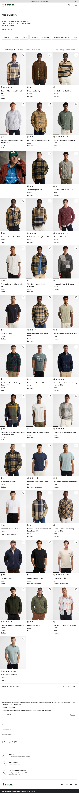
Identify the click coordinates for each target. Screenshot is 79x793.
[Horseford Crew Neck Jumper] (76, 201)
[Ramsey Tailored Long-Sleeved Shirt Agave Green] (66, 118)
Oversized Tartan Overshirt (10, 237)
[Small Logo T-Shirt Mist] (66, 556)
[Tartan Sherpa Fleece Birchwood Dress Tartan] (39, 167)
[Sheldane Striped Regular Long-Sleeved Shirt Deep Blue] (13, 118)
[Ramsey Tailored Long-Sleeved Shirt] (76, 104)
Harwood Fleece (6, 578)
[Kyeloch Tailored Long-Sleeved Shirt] (50, 297)
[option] (13, 77)
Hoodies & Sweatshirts (61, 37)
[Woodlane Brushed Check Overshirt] (50, 248)
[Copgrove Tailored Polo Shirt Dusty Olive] (66, 167)
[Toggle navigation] (76, 5)
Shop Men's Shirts (13, 181)
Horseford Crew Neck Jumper (64, 237)
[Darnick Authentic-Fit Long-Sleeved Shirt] (23, 347)
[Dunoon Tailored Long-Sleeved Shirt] (23, 55)
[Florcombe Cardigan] (50, 55)
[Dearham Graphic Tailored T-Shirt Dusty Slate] (66, 459)
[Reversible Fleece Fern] (39, 603)
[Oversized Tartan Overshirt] (23, 201)
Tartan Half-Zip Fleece (8, 481)
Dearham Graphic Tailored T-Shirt (65, 481)
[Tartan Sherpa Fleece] (50, 153)
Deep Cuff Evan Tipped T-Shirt (37, 481)
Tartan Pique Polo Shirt (9, 675)
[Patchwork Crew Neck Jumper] (76, 248)
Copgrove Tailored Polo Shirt (63, 189)
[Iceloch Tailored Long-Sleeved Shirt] (50, 201)
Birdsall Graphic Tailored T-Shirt (38, 432)
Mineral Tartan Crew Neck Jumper (65, 432)
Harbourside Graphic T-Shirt (37, 383)
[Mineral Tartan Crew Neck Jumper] (76, 396)
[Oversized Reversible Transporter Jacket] (23, 589)
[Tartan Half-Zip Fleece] (23, 445)
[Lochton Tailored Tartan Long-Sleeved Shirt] (76, 493)
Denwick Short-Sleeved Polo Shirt (65, 333)
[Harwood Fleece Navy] (13, 556)
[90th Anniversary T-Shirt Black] (39, 556)
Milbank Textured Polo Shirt (10, 529)
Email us (11, 754)
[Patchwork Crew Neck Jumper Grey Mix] (66, 261)
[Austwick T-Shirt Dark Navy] (13, 311)
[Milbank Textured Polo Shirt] (23, 493)
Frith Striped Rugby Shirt (62, 91)
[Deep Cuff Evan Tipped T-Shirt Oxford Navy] (39, 459)
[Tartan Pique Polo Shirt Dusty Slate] (13, 652)
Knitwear (6, 37)
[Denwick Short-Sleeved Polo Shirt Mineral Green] (66, 311)
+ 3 (40, 478)
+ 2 (67, 233)
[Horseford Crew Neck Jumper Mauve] (66, 214)
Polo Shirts (34, 37)
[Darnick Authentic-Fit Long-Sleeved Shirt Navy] (13, 360)
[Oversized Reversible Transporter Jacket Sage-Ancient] (13, 603)
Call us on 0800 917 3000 (17, 771)
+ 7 (67, 136)
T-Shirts (24, 37)
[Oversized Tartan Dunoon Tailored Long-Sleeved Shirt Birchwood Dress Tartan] (39, 506)
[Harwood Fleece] (23, 542)
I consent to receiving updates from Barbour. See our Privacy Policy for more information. (27, 710)
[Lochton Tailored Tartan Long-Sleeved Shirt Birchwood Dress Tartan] (66, 506)
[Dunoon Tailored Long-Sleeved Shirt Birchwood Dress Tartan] (13, 68)
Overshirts (46, 37)
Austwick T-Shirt (6, 333)
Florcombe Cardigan (34, 91)
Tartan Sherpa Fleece (34, 189)
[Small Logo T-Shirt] (76, 542)
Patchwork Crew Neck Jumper (64, 284)
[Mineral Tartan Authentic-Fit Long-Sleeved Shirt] (76, 347)
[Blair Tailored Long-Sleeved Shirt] (50, 104)
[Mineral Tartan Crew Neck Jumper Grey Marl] (66, 410)
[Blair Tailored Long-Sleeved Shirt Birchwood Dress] (39, 118)
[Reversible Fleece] (50, 589)
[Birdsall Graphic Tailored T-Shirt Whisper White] (39, 410)
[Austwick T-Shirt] (23, 297)
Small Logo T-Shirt (60, 578)
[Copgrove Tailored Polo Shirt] (76, 153)
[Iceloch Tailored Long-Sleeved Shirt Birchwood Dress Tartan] (39, 214)
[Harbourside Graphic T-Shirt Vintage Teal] (39, 360)
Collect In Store (39, 1)
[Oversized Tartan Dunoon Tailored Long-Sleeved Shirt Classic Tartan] (13, 410)
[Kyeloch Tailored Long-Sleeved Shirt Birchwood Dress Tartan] (39, 311)
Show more (6, 29)
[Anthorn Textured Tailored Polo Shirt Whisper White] (13, 261)
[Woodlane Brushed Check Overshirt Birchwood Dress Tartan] (39, 261)
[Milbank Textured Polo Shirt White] (13, 506)
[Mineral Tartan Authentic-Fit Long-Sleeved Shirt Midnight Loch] (66, 360)
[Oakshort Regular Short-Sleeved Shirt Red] (66, 603)
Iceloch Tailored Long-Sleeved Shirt (39, 237)
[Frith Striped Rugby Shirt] (76, 55)
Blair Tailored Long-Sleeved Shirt (38, 140)
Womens (12, 707)
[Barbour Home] (7, 5)
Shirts (16, 37)
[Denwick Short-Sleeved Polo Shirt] (76, 297)
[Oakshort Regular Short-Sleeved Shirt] (76, 589)
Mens (5, 707)
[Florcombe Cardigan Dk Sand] (39, 68)
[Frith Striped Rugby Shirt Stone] (66, 68)
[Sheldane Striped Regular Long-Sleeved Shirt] (23, 104)
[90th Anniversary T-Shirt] (50, 542)
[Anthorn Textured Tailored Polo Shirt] (23, 248)
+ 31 (14, 671)
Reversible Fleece (33, 625)
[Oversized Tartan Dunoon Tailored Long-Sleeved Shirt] (23, 396)
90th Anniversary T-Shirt (35, 578)
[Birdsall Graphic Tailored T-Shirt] (50, 396)
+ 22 (67, 574)
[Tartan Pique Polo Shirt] (23, 639)
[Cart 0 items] (73, 5)
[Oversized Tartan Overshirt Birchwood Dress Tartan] (13, 214)
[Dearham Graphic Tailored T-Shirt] (76, 445)
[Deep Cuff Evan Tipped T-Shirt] (50, 445)
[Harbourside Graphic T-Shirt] (50, 347)
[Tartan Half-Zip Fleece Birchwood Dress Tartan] (13, 459)
